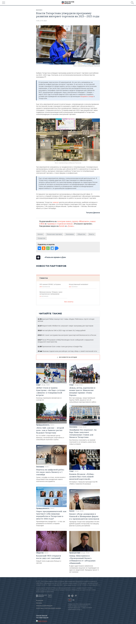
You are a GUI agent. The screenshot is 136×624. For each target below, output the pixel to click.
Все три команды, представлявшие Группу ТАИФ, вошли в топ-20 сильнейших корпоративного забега (82, 395)
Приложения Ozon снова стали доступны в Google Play (60, 346)
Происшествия (74, 553)
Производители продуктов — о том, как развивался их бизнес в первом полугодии (51, 518)
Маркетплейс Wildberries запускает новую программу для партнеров (65, 326)
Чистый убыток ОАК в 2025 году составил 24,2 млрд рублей (61, 330)
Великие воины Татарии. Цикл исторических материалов (51, 294)
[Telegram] (52, 248)
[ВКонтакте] (39, 248)
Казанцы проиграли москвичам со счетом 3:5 (50, 394)
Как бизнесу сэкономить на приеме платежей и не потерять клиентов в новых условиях (83, 437)
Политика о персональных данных (48, 608)
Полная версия (41, 616)
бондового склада (86, 96)
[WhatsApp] (48, 248)
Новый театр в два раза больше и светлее (48, 559)
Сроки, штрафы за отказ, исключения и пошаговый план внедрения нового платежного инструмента (50, 475)
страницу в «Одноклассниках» (60, 224)
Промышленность (42, 425)
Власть (91, 234)
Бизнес (39, 10)
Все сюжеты (68, 302)
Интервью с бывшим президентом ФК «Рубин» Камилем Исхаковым (83, 479)
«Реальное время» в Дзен (55, 257)
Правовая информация (44, 606)
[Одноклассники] (43, 248)
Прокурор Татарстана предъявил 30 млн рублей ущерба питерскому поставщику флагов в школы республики (84, 520)
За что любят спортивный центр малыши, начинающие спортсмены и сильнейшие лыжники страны (50, 434)
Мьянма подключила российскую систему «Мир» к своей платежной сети (67, 351)
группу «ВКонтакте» (80, 221)
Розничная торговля (54, 234)
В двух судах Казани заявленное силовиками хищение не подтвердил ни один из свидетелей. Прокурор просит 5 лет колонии (84, 564)
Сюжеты (44, 278)
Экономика (70, 234)
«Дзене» (70, 226)
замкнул (56, 202)
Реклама (39, 603)
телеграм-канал (64, 221)
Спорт (38, 385)
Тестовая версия (42, 618)
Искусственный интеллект (78, 285)
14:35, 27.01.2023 (41, 21)
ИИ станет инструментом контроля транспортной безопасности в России (67, 335)
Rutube (62, 226)
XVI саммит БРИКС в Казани (50, 285)
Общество (81, 234)
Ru (70, 600)
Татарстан (41, 238)
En (73, 600)
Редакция (39, 600)
